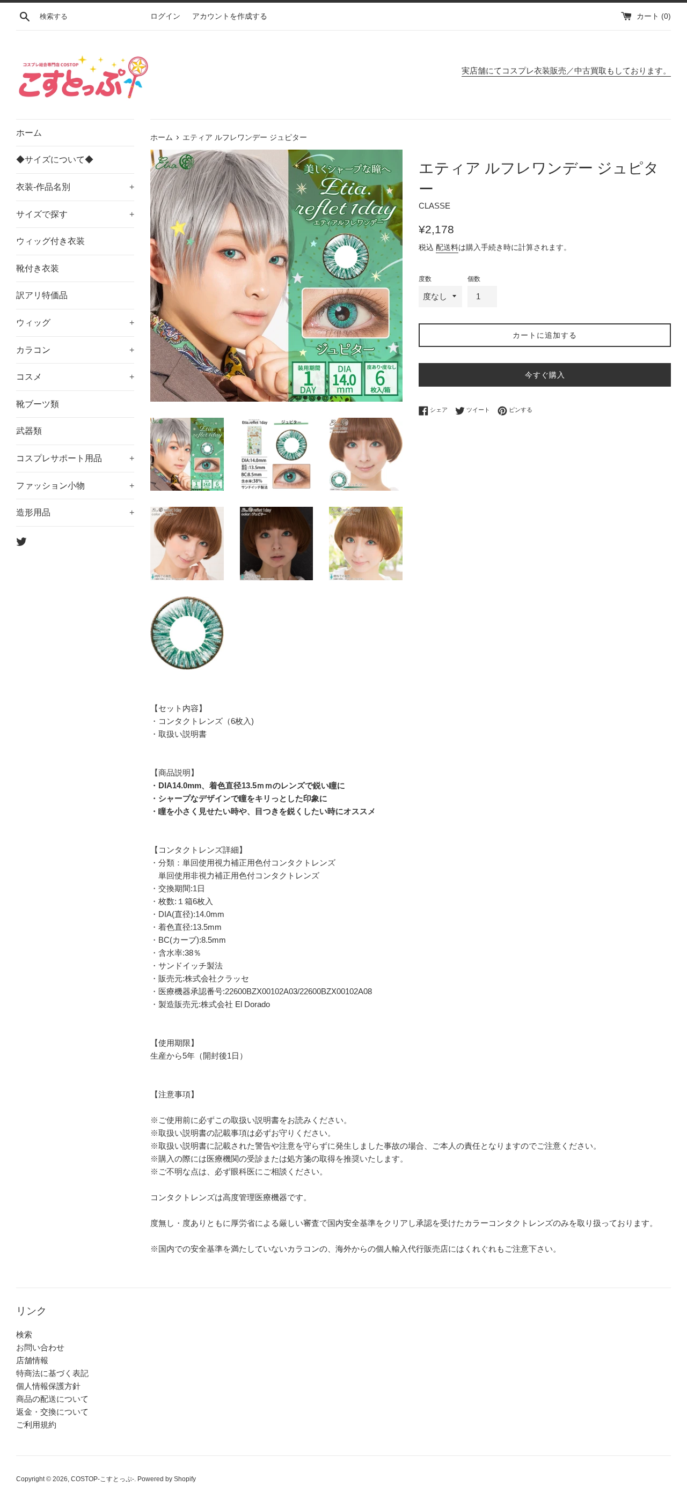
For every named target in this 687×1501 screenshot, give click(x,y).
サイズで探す (75, 214)
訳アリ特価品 (42, 295)
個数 (473, 279)
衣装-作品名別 (75, 186)
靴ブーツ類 (37, 404)
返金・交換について (52, 1411)
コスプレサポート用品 (75, 458)
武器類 (29, 430)
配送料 (447, 247)
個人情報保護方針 (48, 1386)
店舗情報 (32, 1360)
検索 (24, 1334)
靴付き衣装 (37, 268)
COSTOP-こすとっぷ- (102, 1479)
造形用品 (75, 512)
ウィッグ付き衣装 (50, 241)
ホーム (29, 132)
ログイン (165, 16)
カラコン (75, 349)
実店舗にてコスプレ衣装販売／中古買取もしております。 (566, 70)
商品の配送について (52, 1398)
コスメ (75, 376)
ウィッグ (75, 322)
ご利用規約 (36, 1424)
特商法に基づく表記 (52, 1373)
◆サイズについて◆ (54, 159)
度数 (425, 279)
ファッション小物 (75, 485)
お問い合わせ (40, 1347)
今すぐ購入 (545, 375)
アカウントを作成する (229, 16)
